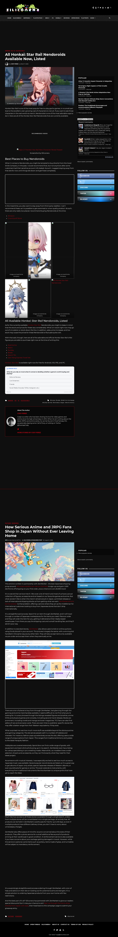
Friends (11, 384)
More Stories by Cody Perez (29, 432)
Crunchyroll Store (15, 218)
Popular (90, 119)
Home (9, 18)
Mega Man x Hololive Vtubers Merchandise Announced (93, 134)
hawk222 (87, 139)
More (92, 18)
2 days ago (108, 144)
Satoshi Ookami (89, 148)
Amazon (11, 216)
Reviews (67, 18)
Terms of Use (76, 924)
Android (7, 50)
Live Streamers (14, 381)
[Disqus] (39, 460)
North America (70, 402)
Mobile (58, 18)
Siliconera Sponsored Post (33, 540)
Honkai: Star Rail (12, 363)
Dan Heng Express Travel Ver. (19, 358)
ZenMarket (33, 629)
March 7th (12, 355)
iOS (12, 50)
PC (53, 18)
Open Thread (35, 924)
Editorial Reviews (15, 377)
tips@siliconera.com (62, 935)
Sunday (11, 350)
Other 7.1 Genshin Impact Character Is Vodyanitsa (95, 81)
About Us (55, 924)
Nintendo (26, 18)
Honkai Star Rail (34, 325)
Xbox (47, 18)
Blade (10, 353)
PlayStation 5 (20, 50)
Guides (58, 400)
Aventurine (12, 345)
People (80, 119)
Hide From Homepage (68, 400)
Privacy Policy (87, 924)
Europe (53, 400)
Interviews (75, 18)
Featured (8, 523)
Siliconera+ (17, 18)
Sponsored (15, 523)
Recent (85, 119)
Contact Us (65, 924)
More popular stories (85, 113)
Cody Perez (14, 64)
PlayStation (37, 18)
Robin (10, 348)
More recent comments (85, 161)
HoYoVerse (57, 402)
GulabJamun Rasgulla (91, 125)
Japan (62, 402)
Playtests (84, 18)
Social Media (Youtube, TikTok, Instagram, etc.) (24, 388)
